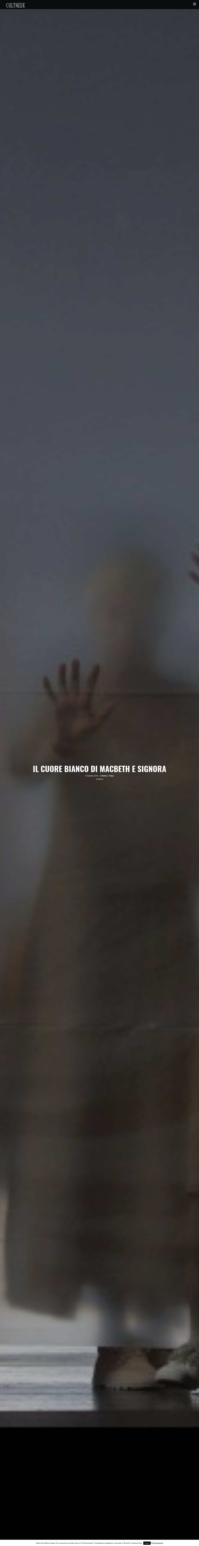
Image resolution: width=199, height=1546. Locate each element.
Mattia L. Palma (108, 776)
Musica (100, 779)
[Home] (15, 5)
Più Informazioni (157, 1543)
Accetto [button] (147, 1543)
